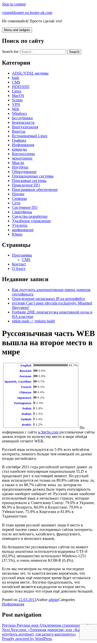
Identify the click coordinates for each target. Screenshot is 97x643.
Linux (16, 91)
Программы (22, 255)
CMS (16, 82)
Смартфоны (22, 212)
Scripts (17, 100)
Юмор (17, 234)
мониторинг (22, 158)
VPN (16, 104)
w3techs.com (48, 432)
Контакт (19, 264)
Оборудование (24, 172)
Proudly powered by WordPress (27, 639)
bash (15, 78)
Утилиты (19, 225)
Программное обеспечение (35, 189)
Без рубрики (22, 118)
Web (15, 109)
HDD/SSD (20, 87)
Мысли (18, 163)
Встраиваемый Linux (30, 136)
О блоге (18, 268)
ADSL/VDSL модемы (30, 73)
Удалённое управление (31, 221)
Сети (16, 203)
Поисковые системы (29, 180)
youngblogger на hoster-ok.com (27, 12)
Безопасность (23, 122)
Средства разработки (30, 216)
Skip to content (14, 4)
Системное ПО (25, 207)
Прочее (18, 194)
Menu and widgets (17, 30)
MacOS (18, 95)
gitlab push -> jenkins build (33, 321)
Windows (19, 113)
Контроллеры (23, 154)
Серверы (19, 198)
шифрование (23, 230)
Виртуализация (25, 127)
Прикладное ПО (26, 185)
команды (19, 149)
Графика (19, 140)
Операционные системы (32, 176)
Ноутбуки (20, 167)
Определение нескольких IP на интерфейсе (48, 299)
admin (53, 600)
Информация (23, 145)
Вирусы (18, 131)
